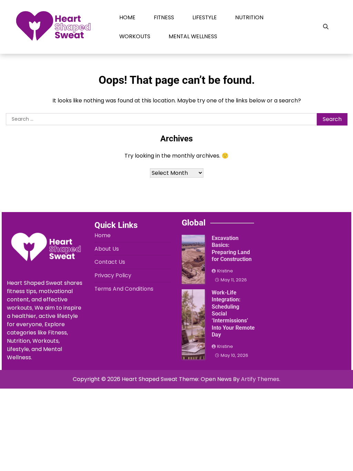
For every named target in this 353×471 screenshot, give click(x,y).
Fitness (164, 17)
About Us (106, 249)
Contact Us (109, 262)
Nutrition (249, 17)
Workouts (134, 36)
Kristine (225, 271)
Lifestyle (204, 17)
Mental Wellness (193, 36)
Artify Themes (260, 379)
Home (127, 17)
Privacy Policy (112, 275)
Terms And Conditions (123, 289)
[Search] (326, 27)
